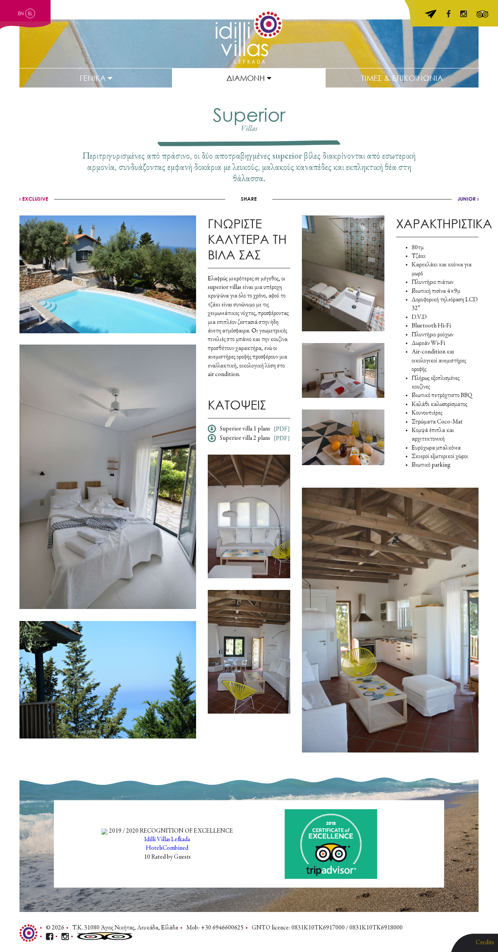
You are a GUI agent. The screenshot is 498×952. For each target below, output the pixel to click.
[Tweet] (248, 199)
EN (21, 13)
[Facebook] (235, 199)
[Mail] (261, 199)
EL (30, 13)
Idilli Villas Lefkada (167, 839)
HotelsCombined (167, 848)
